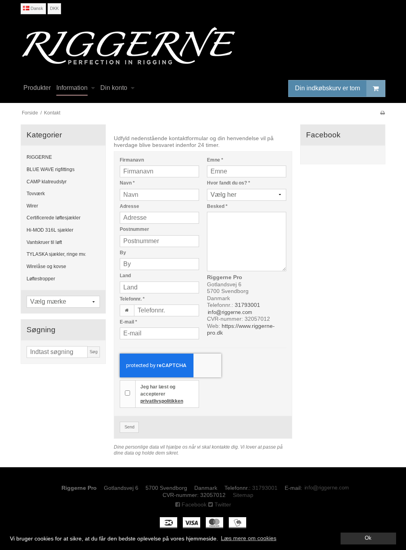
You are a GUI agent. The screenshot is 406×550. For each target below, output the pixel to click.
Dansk (36, 8)
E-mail (128, 322)
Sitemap (243, 495)
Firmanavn (132, 160)
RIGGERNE (39, 157)
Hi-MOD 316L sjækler (50, 230)
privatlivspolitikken (161, 401)
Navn (127, 183)
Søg (94, 351)
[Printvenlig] (382, 113)
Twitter (222, 504)
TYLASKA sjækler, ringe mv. (56, 254)
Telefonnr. (132, 299)
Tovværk (36, 193)
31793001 (247, 305)
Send (129, 426)
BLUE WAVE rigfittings (51, 169)
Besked (217, 206)
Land (125, 275)
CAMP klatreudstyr (47, 182)
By (123, 252)
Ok (368, 538)
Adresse (129, 206)
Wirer (32, 206)
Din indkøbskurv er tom (327, 88)
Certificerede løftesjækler (53, 218)
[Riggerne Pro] (203, 46)
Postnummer (134, 229)
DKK (54, 8)
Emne (215, 160)
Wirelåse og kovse (46, 266)
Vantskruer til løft (44, 242)
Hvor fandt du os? (228, 183)
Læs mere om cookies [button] (248, 538)
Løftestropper (41, 279)
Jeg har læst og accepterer (161, 394)
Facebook (193, 504)
